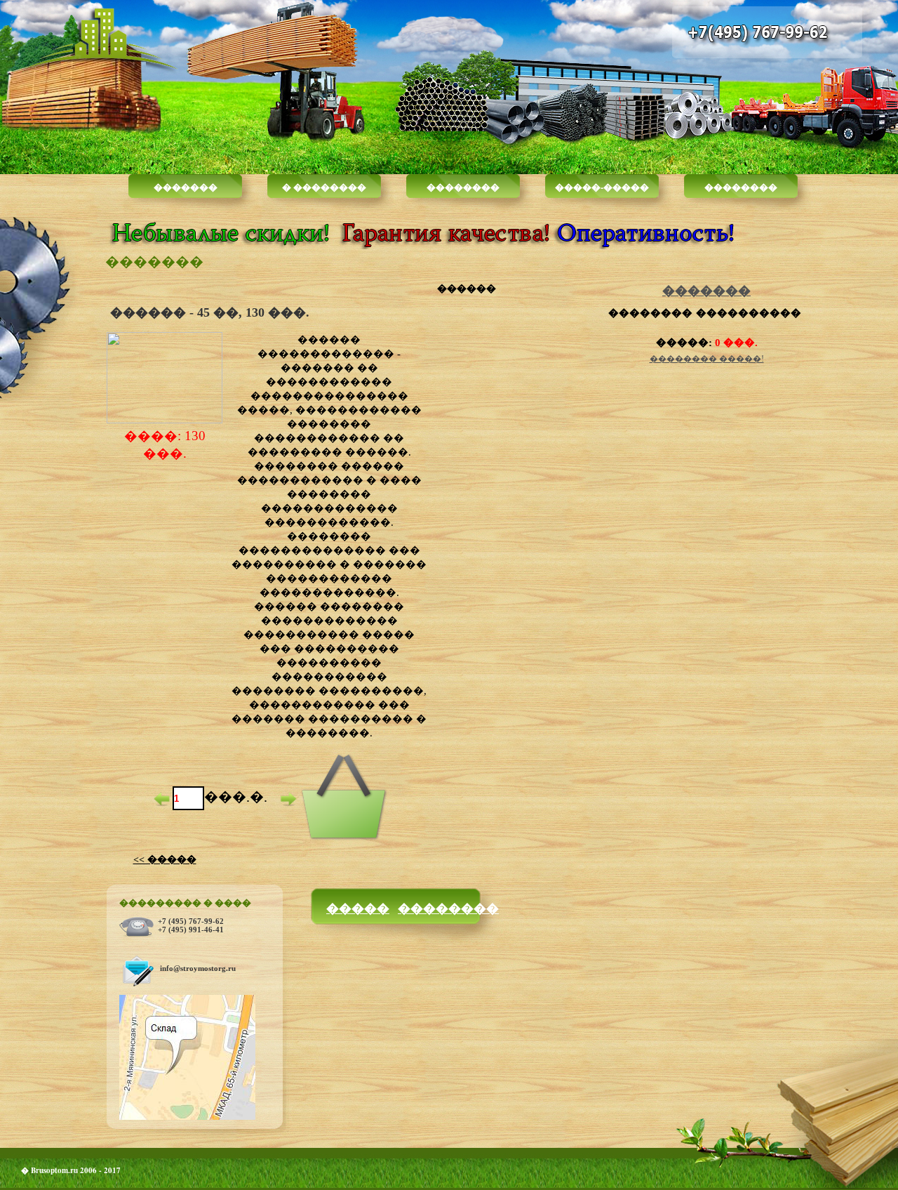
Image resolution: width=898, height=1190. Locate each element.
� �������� (324, 186)
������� (185, 186)
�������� (463, 186)
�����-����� (602, 186)
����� (357, 908)
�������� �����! (707, 359)
